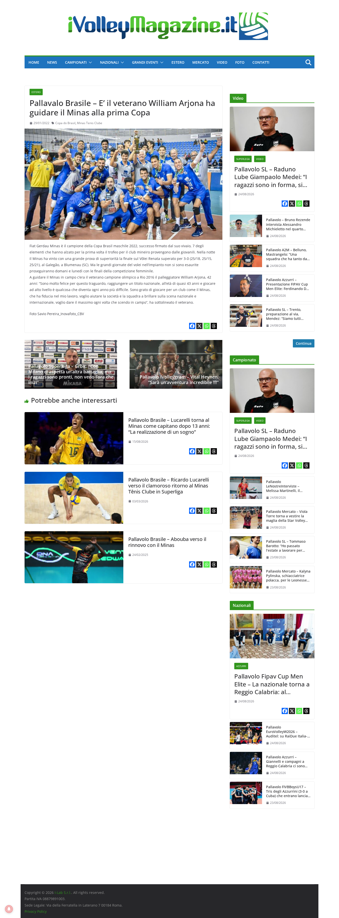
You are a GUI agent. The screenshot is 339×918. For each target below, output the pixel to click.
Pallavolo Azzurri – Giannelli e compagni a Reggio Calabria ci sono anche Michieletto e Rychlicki (285, 762)
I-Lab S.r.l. (63, 892)
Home (34, 62)
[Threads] (214, 326)
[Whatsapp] (206, 326)
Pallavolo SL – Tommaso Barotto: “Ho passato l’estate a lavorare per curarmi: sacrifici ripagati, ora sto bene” (287, 546)
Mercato (200, 62)
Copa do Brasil (65, 123)
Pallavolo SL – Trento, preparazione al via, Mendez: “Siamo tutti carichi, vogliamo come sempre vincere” (285, 314)
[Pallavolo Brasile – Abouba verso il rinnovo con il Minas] (74, 534)
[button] (89, 62)
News (52, 62)
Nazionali (109, 62)
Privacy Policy (36, 911)
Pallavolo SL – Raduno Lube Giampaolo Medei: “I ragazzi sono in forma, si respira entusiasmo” (270, 177)
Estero (177, 62)
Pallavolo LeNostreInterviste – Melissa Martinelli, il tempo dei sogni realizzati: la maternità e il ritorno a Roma (288, 486)
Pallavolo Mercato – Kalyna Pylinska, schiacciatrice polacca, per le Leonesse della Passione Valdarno (288, 576)
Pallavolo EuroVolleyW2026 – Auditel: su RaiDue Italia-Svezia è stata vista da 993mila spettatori (286, 732)
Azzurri (241, 666)
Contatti (260, 62)
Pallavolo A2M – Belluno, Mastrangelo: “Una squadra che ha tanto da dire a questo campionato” (288, 254)
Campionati (76, 62)
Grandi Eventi (145, 62)
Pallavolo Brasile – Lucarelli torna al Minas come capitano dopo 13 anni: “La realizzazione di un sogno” (169, 426)
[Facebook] (192, 326)
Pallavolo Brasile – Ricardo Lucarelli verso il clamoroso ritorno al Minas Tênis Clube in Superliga (168, 485)
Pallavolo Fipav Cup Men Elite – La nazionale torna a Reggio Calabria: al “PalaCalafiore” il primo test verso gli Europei (272, 684)
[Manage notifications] (9, 909)
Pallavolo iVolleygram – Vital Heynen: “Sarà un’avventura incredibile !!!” (179, 379)
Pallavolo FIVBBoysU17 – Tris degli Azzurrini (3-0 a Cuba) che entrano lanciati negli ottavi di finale (288, 791)
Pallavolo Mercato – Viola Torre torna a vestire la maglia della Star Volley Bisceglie (286, 516)
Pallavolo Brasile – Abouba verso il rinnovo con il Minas (167, 542)
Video (222, 62)
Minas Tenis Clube (89, 123)
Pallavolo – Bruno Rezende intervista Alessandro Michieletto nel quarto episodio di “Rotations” (288, 224)
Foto (239, 62)
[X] (199, 326)
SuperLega (243, 159)
